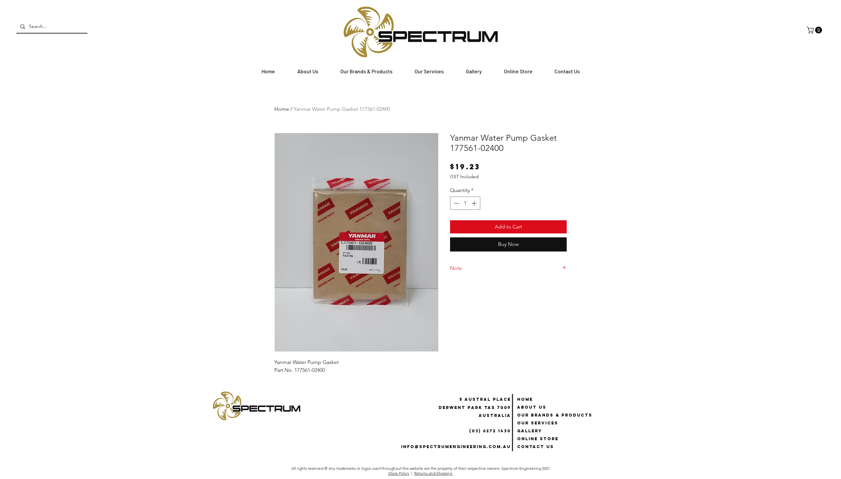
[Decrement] (455, 203)
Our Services (537, 422)
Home (281, 109)
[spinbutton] (465, 203)
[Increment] (474, 203)
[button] (815, 30)
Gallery (529, 430)
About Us (531, 407)
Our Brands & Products (554, 415)
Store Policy (398, 473)
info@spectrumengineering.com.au (456, 446)
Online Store (537, 438)
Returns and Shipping (433, 473)
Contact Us (535, 446)
